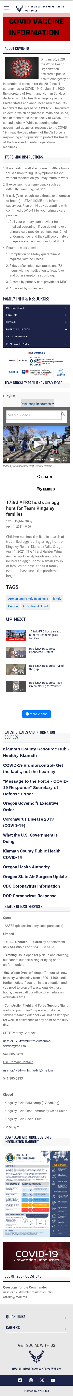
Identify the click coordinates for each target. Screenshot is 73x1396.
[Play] (8, 459)
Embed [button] (49, 489)
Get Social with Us (36, 1345)
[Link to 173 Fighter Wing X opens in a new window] (42, 1380)
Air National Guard (35, 606)
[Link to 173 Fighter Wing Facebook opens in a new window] (20, 1380)
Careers (13, 1327)
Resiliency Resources (36, 404)
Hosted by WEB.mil (36, 1390)
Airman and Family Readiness (28, 599)
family (57, 599)
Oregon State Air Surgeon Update (35, 876)
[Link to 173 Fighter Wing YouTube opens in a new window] (53, 1380)
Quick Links (15, 1316)
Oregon (13, 606)
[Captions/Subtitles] (52, 459)
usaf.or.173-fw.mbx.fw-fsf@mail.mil (28, 1070)
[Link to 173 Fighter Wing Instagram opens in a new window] (31, 1380)
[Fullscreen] (65, 459)
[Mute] (58, 459)
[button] (6, 8)
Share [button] (47, 477)
